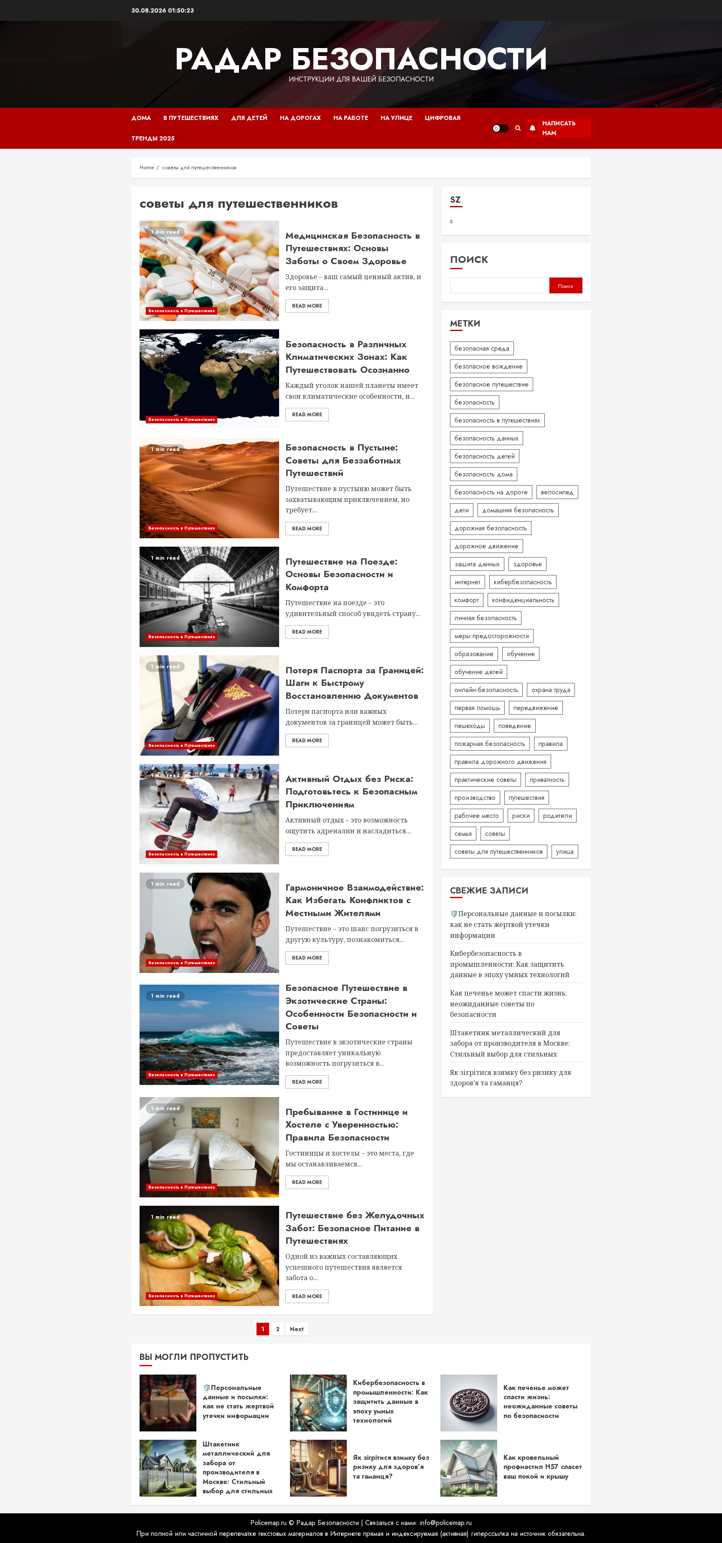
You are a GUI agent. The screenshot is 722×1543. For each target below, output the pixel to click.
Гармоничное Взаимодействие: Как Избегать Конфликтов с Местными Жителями (354, 900)
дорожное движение (487, 546)
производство (475, 797)
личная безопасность (486, 618)
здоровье (527, 564)
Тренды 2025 (153, 138)
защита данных (477, 564)
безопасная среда (482, 348)
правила (551, 744)
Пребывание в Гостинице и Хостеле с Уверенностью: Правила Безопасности (346, 1124)
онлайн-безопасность (486, 690)
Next (297, 1329)
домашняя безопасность (518, 510)
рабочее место (477, 815)
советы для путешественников (499, 851)
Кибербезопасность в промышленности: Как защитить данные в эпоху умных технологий (509, 964)
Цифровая (442, 118)
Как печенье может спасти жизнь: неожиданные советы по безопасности (508, 1003)
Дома (141, 118)
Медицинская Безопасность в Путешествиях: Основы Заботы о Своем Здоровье (352, 248)
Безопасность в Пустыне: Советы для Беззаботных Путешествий (343, 460)
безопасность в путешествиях (497, 420)
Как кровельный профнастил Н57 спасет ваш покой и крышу (542, 1467)
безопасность (475, 402)
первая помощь (477, 708)
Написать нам (559, 128)
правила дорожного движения (501, 761)
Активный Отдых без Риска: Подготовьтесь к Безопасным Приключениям (351, 791)
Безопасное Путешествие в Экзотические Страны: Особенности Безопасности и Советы (351, 1007)
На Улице (396, 118)
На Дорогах (300, 118)
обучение (521, 654)
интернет (467, 582)
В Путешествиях (191, 118)
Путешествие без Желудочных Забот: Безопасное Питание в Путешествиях (355, 1228)
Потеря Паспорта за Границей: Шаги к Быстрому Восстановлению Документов (354, 683)
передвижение (536, 708)
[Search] (518, 128)
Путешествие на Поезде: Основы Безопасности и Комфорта (341, 574)
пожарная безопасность (490, 744)
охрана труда (550, 690)
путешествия (526, 797)
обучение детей (479, 672)
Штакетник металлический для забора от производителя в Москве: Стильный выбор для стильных (510, 1043)
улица (565, 851)
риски (521, 815)
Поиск (469, 259)
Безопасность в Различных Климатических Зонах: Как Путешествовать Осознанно (347, 357)
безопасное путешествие (492, 384)
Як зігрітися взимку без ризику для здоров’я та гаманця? (391, 1467)
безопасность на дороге (491, 492)
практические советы (485, 779)
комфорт (467, 600)
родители (557, 815)
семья (463, 833)
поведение (514, 726)
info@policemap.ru (446, 1523)
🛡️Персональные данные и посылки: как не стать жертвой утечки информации (513, 924)
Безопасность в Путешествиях (181, 311)
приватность (547, 779)
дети (462, 510)
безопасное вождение (489, 366)
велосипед (557, 492)
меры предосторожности (492, 636)
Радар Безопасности (361, 59)
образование (474, 654)
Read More (307, 306)
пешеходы (470, 726)
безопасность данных (487, 438)
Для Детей (249, 118)
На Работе (350, 118)
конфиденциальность (523, 600)
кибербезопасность (523, 582)
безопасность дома (484, 474)
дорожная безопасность (491, 528)
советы (495, 833)
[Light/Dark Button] (500, 128)
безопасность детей (485, 456)
